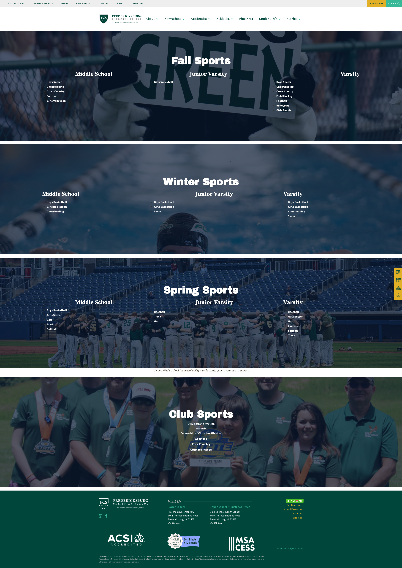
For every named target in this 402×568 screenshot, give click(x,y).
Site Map (297, 517)
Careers (104, 3)
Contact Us (136, 3)
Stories (292, 19)
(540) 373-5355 (376, 3)
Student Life (268, 19)
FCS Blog (297, 513)
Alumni (64, 3)
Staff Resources (17, 3)
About (150, 19)
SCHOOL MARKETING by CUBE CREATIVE (289, 549)
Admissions (172, 19)
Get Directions (294, 505)
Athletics (223, 19)
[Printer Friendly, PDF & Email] (295, 500)
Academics (199, 19)
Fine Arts (246, 19)
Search (392, 3)
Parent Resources (43, 3)
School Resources (292, 509)
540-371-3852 (216, 522)
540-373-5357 (174, 522)
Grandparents (84, 3)
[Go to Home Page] (120, 19)
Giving (119, 3)
